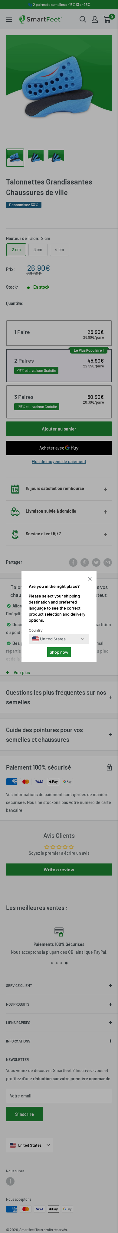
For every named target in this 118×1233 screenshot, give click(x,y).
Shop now (59, 652)
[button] (89, 580)
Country (36, 630)
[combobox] (49, 639)
